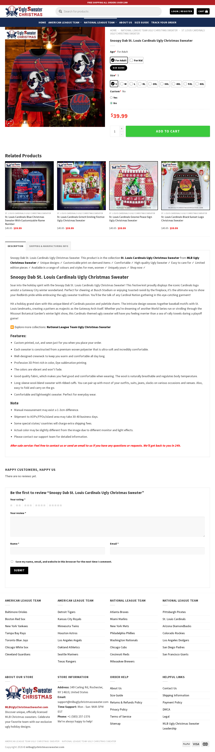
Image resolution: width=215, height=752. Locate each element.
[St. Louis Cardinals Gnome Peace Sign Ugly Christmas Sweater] (134, 186)
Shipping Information (176, 695)
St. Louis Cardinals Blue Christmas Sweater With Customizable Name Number (25, 220)
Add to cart (168, 131)
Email (114, 543)
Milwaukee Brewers (122, 661)
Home (42, 22)
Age (113, 51)
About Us (125, 22)
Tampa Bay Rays (15, 633)
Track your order (163, 22)
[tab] (15, 246)
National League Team (99, 22)
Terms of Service (120, 716)
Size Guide (142, 22)
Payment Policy (172, 702)
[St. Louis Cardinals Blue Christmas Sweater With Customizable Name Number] (29, 186)
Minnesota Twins (68, 626)
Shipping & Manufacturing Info (48, 246)
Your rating (17, 499)
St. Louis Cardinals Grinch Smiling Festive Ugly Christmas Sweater (80, 218)
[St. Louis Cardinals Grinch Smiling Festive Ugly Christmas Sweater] (81, 186)
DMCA (166, 709)
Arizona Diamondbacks (177, 626)
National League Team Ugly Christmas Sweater (149, 30)
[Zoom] (10, 122)
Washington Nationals (124, 640)
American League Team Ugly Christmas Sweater (32, 741)
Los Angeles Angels (70, 640)
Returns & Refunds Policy (126, 702)
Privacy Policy (118, 709)
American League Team (63, 22)
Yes (115, 97)
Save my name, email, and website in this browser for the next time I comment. (63, 561)
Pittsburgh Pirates (174, 612)
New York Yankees (16, 626)
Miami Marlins (118, 619)
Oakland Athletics (69, 647)
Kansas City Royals (69, 619)
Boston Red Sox (15, 619)
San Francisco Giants (175, 654)
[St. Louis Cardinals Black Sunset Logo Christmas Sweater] (186, 186)
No (115, 103)
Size (113, 75)
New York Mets (119, 626)
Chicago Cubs (118, 647)
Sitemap (115, 723)
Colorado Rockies (174, 633)
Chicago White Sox (16, 647)
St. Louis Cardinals (174, 619)
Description (15, 246)
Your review (18, 513)
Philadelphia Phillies (122, 633)
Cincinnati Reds (119, 654)
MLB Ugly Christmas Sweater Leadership (181, 726)
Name (14, 543)
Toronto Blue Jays (16, 640)
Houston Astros (67, 633)
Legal (166, 716)
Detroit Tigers (66, 612)
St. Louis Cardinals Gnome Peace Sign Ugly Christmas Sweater (130, 218)
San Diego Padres (174, 647)
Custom (115, 91)
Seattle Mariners (68, 654)
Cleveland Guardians (17, 654)
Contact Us (170, 688)
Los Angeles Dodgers (176, 640)
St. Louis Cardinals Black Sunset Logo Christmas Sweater (182, 218)
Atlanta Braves (119, 612)
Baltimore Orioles (16, 612)
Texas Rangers (67, 661)
